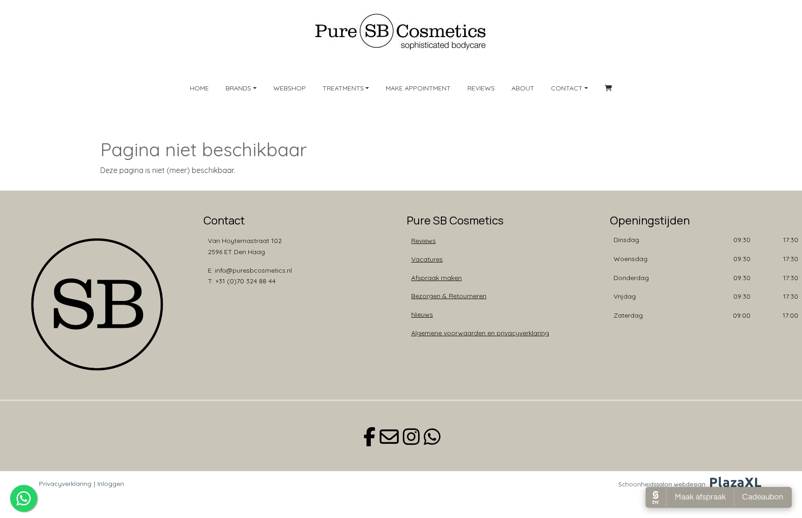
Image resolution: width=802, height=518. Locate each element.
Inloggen (110, 484)
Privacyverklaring (65, 484)
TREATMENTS (343, 88)
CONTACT (566, 88)
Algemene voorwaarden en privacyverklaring (480, 333)
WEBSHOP (289, 88)
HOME (199, 88)
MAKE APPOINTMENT (418, 88)
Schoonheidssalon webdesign (661, 484)
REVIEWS (481, 88)
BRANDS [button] (238, 88)
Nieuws (422, 314)
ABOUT (522, 88)
